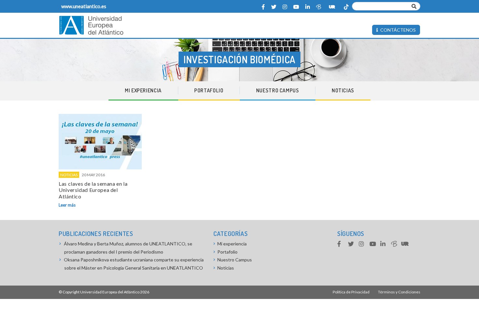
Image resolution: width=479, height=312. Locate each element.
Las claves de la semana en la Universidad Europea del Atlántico (93, 189)
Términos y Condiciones (399, 291)
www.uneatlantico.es (83, 6)
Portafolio (208, 90)
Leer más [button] (67, 205)
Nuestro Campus (277, 90)
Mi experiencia (143, 90)
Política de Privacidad (351, 291)
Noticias (343, 90)
